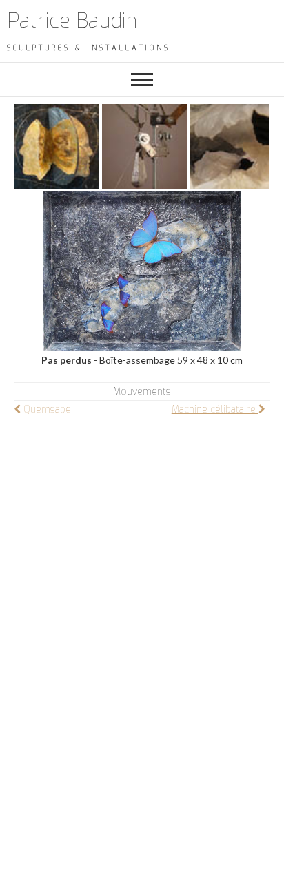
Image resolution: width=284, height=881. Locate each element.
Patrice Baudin (72, 20)
